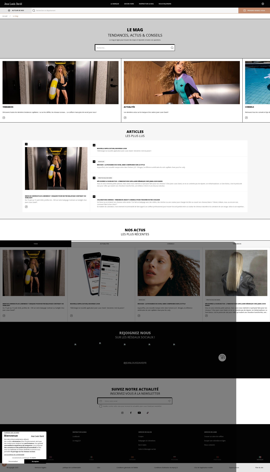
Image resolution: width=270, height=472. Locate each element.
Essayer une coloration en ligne (214, 441)
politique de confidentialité (72, 468)
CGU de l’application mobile (203, 468)
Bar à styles (142, 445)
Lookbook (76, 436)
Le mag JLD (77, 441)
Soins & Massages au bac (147, 449)
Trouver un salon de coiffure (213, 436)
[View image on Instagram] (86, 350)
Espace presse (234, 468)
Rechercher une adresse (44, 10)
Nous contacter (209, 445)
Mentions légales (40, 468)
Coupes (141, 436)
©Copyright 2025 (12, 468)
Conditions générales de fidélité (127, 468)
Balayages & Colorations (146, 441)
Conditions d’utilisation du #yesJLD (166, 468)
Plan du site (259, 468)
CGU (98, 468)
